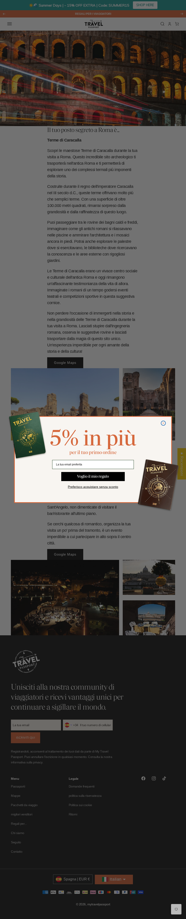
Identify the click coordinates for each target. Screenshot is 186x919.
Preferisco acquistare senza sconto (93, 487)
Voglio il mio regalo (93, 476)
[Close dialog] (163, 423)
